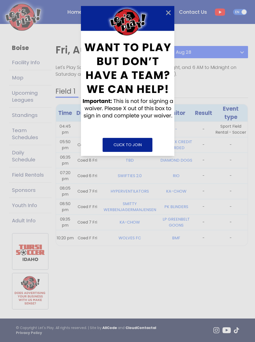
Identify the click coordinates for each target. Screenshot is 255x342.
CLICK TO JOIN (128, 145)
